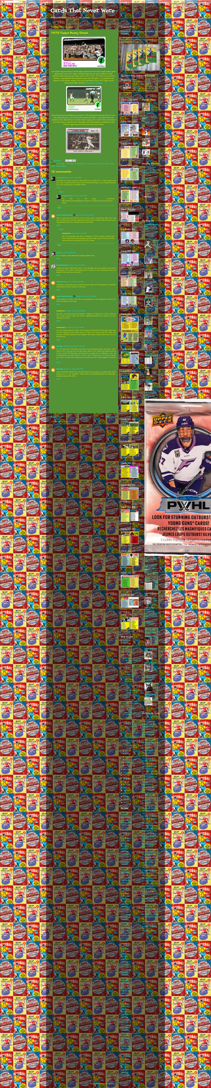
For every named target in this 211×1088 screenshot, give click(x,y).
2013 (125, 769)
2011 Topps (125, 1059)
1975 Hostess (125, 914)
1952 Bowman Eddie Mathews (131, 718)
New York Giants (147, 844)
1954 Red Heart (126, 833)
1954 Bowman (126, 830)
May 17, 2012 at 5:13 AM (84, 215)
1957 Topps (125, 846)
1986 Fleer (124, 993)
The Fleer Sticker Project (150, 695)
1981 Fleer (124, 964)
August (127, 757)
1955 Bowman (126, 838)
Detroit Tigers (146, 787)
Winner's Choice (156, 272)
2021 (125, 793)
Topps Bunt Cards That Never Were (155, 152)
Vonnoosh (60, 178)
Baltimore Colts (147, 724)
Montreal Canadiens (149, 836)
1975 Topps (125, 920)
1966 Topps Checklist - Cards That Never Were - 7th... (132, 702)
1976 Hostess (125, 925)
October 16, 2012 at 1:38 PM (85, 296)
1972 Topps (125, 904)
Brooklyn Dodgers (148, 742)
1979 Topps (125, 951)
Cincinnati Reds (147, 769)
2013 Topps (125, 1067)
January (128, 646)
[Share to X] (70, 161)
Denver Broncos (147, 782)
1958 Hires (124, 849)
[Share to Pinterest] (75, 161)
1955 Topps (125, 841)
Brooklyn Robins (148, 745)
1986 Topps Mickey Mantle (131, 691)
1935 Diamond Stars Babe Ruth (131, 732)
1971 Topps (125, 899)
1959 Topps (125, 857)
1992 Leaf (124, 1022)
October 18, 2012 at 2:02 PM (75, 311)
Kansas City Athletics (149, 811)
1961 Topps (125, 867)
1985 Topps (125, 988)
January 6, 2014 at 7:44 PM (75, 327)
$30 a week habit (150, 663)
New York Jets (146, 847)
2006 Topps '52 (126, 1048)
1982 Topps (125, 975)
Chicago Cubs (147, 758)
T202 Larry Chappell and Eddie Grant (131, 737)
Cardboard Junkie (150, 636)
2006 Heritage (126, 1046)
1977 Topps (125, 938)
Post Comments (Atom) (68, 421)
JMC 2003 (156, 318)
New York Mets (104, 164)
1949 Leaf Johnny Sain (131, 727)
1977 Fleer (124, 933)
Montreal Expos (147, 839)
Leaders (145, 175)
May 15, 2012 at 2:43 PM (72, 178)
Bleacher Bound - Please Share (154, 120)
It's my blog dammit (155, 332)
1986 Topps (125, 996)
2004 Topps (125, 1043)
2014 (125, 772)
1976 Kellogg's (126, 928)
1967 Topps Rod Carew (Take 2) (131, 746)
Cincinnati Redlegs (148, 766)
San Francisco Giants (149, 886)
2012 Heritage (126, 1062)
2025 (125, 799)
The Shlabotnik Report (149, 397)
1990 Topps (125, 1014)
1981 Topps (125, 967)
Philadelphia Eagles (148, 870)
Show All (157, 708)
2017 (125, 781)
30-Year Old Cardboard (129, 675)
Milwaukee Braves (148, 823)
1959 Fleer (124, 854)
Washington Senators (149, 926)
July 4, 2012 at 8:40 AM (67, 253)
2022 (125, 796)
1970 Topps (125, 896)
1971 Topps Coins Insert (155, 359)
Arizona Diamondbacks (150, 717)
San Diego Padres (148, 883)
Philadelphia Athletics (149, 868)
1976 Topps (125, 930)
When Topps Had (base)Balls (150, 283)
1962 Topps (125, 872)
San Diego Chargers (149, 881)
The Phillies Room (150, 239)
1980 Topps (125, 959)
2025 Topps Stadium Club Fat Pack (155, 600)
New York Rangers (148, 857)
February (128, 649)
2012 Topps (125, 1064)
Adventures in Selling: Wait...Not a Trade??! (156, 586)
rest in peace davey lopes (155, 655)
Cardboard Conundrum (148, 681)
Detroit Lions (146, 784)
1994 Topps (125, 1030)
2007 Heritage (126, 1051)
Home (84, 416)
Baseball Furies (147, 729)
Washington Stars (148, 931)
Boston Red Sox (147, 740)
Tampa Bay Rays (148, 904)
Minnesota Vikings (148, 833)
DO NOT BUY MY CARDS (154, 141)
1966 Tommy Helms (129, 680)
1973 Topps (60, 164)
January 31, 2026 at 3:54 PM (73, 369)
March (127, 652)
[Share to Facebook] (73, 161)
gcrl (57, 253)
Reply (58, 188)
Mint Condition (149, 255)
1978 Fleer (124, 941)
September (129, 760)
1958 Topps (125, 851)
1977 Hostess (125, 935)
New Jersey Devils (148, 841)
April (127, 655)
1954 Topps (125, 836)
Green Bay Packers (148, 792)
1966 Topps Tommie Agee (130, 671)
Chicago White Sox (148, 761)
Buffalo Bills (146, 748)
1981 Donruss (126, 962)
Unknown (59, 282)
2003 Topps (125, 1041)
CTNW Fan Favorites (149, 173)
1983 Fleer (124, 978)
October (128, 763)
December (129, 766)
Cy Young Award (148, 191)
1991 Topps (125, 1020)
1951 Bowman (126, 817)
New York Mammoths (149, 852)
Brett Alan (59, 369)
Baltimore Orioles (148, 726)
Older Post (110, 416)
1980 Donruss (126, 954)
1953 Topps (125, 828)
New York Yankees (148, 860)
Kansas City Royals (148, 813)
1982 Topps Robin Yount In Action (131, 661)
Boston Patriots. (147, 737)
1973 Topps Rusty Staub (131, 696)
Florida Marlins (147, 790)
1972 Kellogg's (126, 901)
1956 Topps (125, 843)
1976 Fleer (124, 922)
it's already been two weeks (156, 667)
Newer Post (57, 416)
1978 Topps (125, 946)
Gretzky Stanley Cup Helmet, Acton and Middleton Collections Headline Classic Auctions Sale (151, 231)
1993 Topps (125, 1027)
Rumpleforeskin (61, 265)
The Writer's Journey (151, 629)
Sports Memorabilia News (151, 225)
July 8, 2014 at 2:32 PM (79, 233)
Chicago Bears (147, 753)
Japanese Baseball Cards (150, 315)
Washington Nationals (149, 921)
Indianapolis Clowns (149, 805)
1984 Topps (125, 983)
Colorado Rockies (148, 776)
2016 (125, 778)
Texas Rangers (147, 909)
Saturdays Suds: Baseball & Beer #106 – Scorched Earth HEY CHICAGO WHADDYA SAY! (151, 614)
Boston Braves (147, 732)
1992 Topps (125, 1025)
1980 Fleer (124, 956)
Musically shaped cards (156, 346)
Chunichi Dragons (148, 763)
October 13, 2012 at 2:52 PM (73, 282)
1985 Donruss (126, 985)
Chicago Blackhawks (149, 755)
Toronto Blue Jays (148, 912)
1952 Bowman (126, 822)
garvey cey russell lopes (150, 649)
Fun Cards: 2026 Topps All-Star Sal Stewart (151, 632)
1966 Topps (125, 885)
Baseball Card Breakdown (149, 341)
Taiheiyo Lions (147, 901)
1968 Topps (125, 891)
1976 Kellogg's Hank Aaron (130, 666)
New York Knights (148, 849)
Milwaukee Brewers (149, 826)
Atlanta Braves (147, 721)
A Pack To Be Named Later (151, 594)
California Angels (148, 750)
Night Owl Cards (150, 328)
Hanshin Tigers (147, 795)
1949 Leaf (124, 815)
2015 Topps (125, 1072)
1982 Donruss (126, 970)
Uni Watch (147, 622)
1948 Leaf (124, 812)
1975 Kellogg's (126, 917)
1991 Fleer (124, 1017)
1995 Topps (125, 1033)
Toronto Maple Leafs (149, 914)
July (126, 754)
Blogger (118, 1084)
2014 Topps (125, 1070)
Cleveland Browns (148, 771)
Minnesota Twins (148, 831)
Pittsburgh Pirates (148, 876)
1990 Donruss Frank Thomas (154, 131)
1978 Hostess (125, 943)
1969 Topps (125, 893)
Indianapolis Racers (149, 808)
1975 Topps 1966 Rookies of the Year (131, 685)
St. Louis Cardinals (148, 898)
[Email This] (66, 161)
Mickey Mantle (147, 183)
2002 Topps (125, 1038)
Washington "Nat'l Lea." (150, 917)
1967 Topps (125, 888)
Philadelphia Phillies (149, 873)
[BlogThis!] (68, 161)
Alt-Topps (145, 178)
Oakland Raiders (148, 865)
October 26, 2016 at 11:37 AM (74, 346)
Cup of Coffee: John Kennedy (156, 372)
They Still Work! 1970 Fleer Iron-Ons (156, 701)
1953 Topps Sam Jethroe (130, 713)
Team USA (145, 906)
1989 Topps (125, 1009)
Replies (61, 192)
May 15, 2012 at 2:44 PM (78, 196)
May (126, 658)
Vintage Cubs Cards (151, 355)
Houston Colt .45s (148, 803)
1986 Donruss (126, 991)
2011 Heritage (126, 1056)
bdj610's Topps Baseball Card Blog (151, 580)
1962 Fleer (124, 870)
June (126, 751)
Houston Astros (92, 164)
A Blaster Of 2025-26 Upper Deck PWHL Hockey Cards (151, 559)
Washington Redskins (149, 924)
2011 (125, 640)
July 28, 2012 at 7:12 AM (76, 265)
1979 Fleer (124, 949)
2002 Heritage (126, 1035)
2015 (125, 775)
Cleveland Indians (148, 774)
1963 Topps (125, 878)
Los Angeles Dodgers (149, 819)
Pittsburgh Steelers (148, 878)
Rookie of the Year (148, 170)
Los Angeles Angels (149, 816)
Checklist (145, 180)
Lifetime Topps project (149, 608)
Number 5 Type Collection (149, 381)
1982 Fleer (124, 972)
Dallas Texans (147, 779)
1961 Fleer (124, 865)
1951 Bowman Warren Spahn (130, 723)
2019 (125, 787)
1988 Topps (125, 1004)
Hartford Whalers (148, 798)
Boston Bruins (147, 734)
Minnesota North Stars (150, 828)
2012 (125, 643)
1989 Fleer (124, 1006)
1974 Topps (70, 164)
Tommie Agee (61, 166)
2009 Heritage (126, 1054)
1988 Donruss (126, 1001)
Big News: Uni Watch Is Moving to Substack (151, 625)
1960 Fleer (124, 859)
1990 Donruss (126, 1012)
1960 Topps (125, 862)
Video (144, 188)
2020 (125, 790)
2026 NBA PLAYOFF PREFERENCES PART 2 (156, 641)
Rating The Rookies (129, 79)
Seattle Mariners (147, 889)
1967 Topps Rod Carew (130, 741)
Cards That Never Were (83, 11)
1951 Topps (125, 820)
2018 (125, 784)
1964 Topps (125, 880)
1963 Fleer (124, 875)
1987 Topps (125, 998)
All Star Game (147, 167)
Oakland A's (146, 862)
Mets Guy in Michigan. (95, 83)
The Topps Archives (151, 269)
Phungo (147, 367)
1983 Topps (125, 980)
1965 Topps (125, 883)
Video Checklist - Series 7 (130, 709)
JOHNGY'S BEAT (149, 298)
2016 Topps (125, 1075)
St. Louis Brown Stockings (151, 894)
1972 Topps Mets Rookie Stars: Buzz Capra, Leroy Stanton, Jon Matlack (144, 82)
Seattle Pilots (146, 891)
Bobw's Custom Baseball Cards (149, 676)
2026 (125, 802)
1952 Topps (125, 825)
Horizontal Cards (80, 164)
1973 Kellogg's (126, 907)
